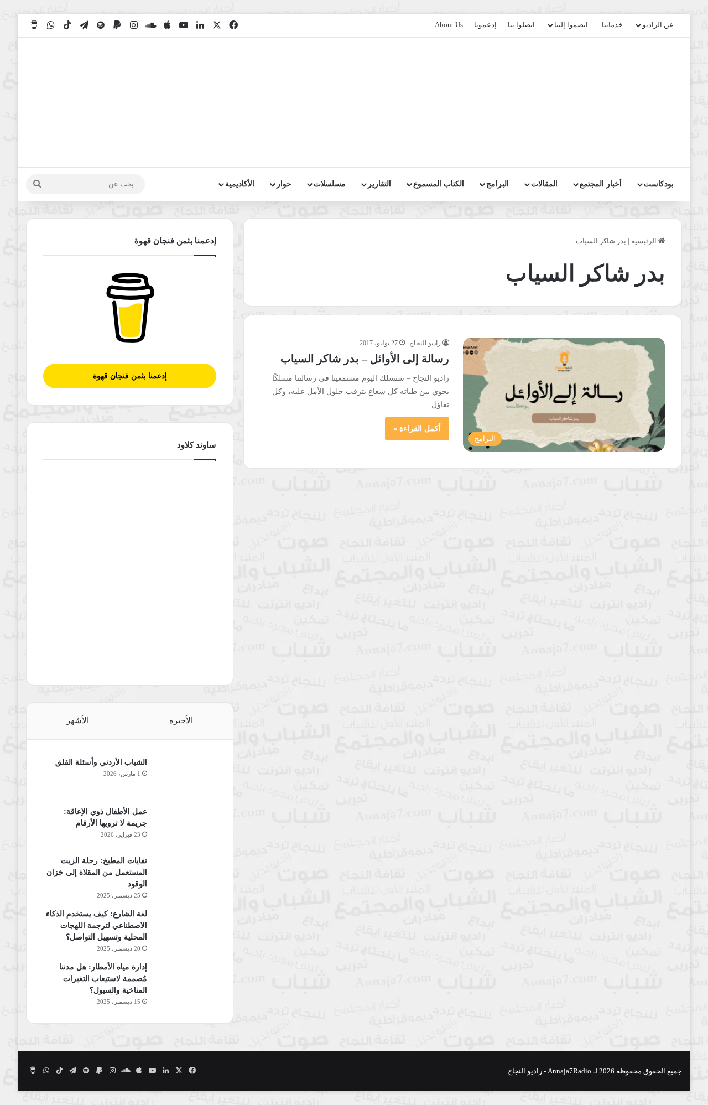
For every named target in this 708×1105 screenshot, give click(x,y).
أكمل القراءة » (417, 428)
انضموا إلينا (571, 24)
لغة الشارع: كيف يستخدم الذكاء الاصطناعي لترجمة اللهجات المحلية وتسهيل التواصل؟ (96, 925)
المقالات (544, 184)
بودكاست (659, 184)
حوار (284, 184)
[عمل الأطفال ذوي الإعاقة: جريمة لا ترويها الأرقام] (185, 826)
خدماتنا (612, 24)
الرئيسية (644, 241)
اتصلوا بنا (521, 24)
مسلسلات (330, 184)
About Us (449, 24)
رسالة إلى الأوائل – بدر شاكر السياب (364, 358)
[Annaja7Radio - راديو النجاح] (618, 102)
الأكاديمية (239, 184)
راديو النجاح (425, 343)
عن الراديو (658, 24)
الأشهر (77, 720)
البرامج (497, 184)
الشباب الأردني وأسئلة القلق (101, 762)
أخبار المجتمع (601, 184)
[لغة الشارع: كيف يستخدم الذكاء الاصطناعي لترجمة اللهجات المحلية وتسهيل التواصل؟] (185, 929)
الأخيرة (181, 720)
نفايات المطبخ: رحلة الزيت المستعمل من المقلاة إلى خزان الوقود (96, 872)
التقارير (379, 184)
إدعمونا (485, 24)
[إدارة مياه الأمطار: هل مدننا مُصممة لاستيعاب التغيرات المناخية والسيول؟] (185, 982)
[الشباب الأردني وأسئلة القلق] (185, 777)
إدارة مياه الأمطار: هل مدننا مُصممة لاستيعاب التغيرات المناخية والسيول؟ (103, 978)
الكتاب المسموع (438, 184)
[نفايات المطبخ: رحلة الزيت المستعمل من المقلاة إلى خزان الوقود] (185, 875)
